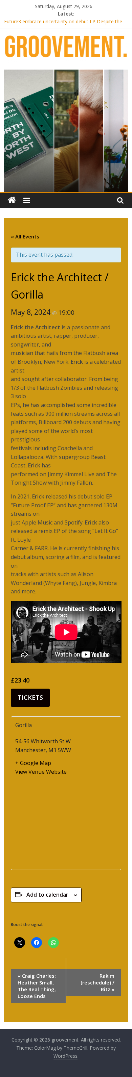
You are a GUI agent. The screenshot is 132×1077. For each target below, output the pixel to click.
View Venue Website (41, 771)
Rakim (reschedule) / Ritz (97, 982)
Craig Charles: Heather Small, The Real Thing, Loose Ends (37, 985)
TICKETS (30, 697)
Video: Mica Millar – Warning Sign (40, 18)
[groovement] (11, 200)
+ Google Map (33, 763)
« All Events (25, 236)
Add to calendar (47, 894)
